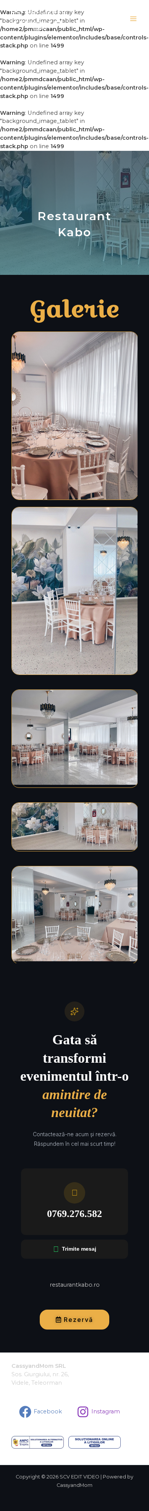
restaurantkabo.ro (75, 1284)
